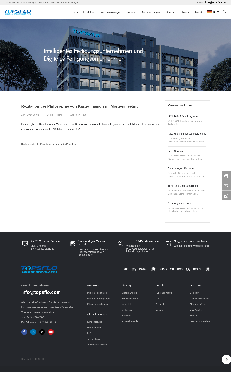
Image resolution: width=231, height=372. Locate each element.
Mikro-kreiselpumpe (97, 292)
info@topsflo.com (215, 2)
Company (194, 292)
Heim (75, 12)
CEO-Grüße (196, 310)
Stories (193, 315)
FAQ (89, 333)
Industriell (126, 304)
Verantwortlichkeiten (200, 321)
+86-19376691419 (47, 322)
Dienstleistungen (150, 12)
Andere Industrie (129, 321)
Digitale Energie (129, 292)
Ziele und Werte (198, 304)
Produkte (88, 12)
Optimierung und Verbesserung (191, 246)
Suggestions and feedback (190, 241)
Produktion (161, 304)
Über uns (171, 12)
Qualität (159, 310)
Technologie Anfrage (97, 344)
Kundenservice (94, 321)
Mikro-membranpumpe (98, 298)
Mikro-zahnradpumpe (98, 304)
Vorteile (131, 12)
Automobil (126, 315)
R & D (158, 298)
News (185, 12)
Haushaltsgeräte (129, 298)
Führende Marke (164, 292)
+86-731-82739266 (34, 317)
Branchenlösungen (110, 12)
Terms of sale (94, 339)
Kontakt (198, 12)
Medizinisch (127, 310)
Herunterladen (94, 327)
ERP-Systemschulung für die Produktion (57, 144)
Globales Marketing (199, 298)
